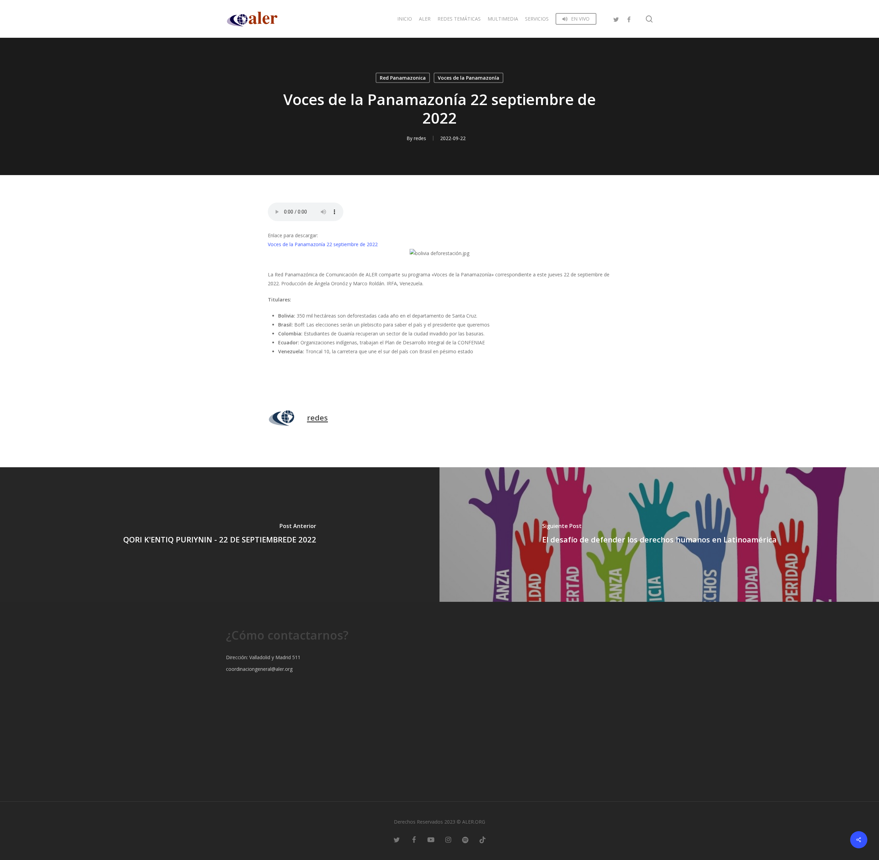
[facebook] (629, 19)
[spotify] (465, 839)
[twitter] (616, 19)
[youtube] (431, 839)
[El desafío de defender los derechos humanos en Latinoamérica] (659, 534)
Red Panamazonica (403, 77)
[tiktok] (482, 839)
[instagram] (448, 839)
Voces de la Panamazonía (468, 77)
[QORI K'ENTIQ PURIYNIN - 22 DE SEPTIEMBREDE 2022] (220, 534)
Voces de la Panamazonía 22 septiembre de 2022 (323, 244)
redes (420, 138)
